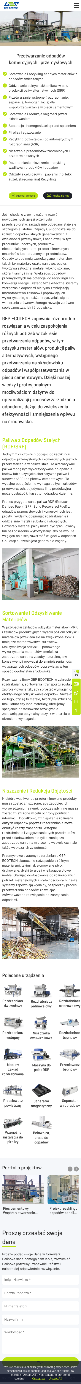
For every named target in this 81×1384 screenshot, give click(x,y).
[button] (76, 5)
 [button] (70, 1169)
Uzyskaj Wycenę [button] (25, 195)
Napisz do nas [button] (60, 195)
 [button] (76, 1169)
